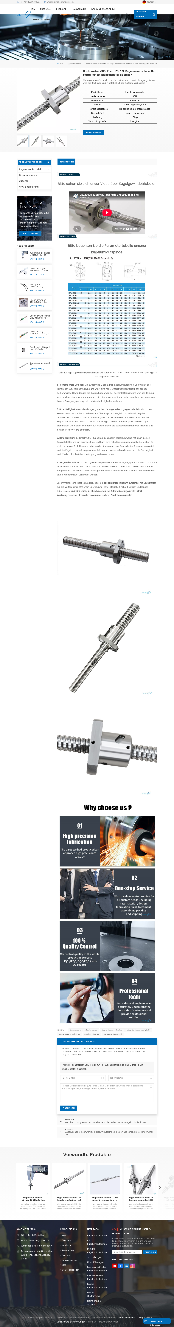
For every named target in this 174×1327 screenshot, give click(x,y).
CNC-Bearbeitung (29, 187)
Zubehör (23, 181)
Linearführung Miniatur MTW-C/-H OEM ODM (39, 333)
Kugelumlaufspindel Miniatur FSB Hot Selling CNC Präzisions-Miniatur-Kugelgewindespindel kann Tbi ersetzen (40, 254)
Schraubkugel (94, 1257)
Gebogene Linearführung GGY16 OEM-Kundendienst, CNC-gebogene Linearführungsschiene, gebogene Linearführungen (40, 285)
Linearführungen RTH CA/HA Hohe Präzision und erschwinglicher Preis (38, 301)
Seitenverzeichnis (126, 1318)
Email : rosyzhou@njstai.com (60, 2)
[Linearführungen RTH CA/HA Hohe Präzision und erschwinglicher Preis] (23, 302)
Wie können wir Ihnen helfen (32, 204)
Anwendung (79, 9)
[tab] (66, 162)
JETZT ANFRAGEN (94, 132)
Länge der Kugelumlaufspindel (138, 1030)
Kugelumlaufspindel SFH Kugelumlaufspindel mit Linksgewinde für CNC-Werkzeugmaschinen (40, 364)
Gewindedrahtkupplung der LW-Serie (40, 348)
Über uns (45, 9)
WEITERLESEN (36, 259)
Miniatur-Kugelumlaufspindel (97, 1250)
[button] (159, 1187)
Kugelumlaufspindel (74, 64)
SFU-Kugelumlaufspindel (113, 1034)
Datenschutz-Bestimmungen (71, 1322)
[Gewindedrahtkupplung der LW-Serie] (23, 350)
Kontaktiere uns (41, 19)
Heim (33, 9)
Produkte (61, 9)
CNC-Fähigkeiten (70, 1270)
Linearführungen (28, 175)
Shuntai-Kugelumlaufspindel (69, 1034)
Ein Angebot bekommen (141, 14)
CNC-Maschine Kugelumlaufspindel (97, 1277)
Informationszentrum (103, 9)
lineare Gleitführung (93, 1294)
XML (148, 1318)
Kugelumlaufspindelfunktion (112, 1030)
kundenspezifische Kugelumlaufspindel (97, 1269)
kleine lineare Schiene (94, 1302)
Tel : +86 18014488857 (29, 2)
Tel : (32, 1235)
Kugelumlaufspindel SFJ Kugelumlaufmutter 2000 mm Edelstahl (141, 1199)
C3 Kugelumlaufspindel (97, 1242)
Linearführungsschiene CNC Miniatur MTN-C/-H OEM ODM (40, 317)
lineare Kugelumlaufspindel (97, 1285)
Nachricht (67, 1255)
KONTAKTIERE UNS (30, 233)
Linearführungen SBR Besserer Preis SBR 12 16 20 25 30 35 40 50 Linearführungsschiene (40, 270)
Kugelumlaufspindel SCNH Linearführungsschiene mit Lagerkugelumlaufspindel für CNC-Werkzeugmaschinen (105, 1199)
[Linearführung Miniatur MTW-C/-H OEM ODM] (23, 334)
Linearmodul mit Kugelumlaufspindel (83, 1030)
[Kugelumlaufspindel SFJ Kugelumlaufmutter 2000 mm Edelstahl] (141, 1179)
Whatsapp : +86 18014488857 (36, 1246)
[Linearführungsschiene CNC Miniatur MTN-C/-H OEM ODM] (23, 318)
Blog (64, 1265)
